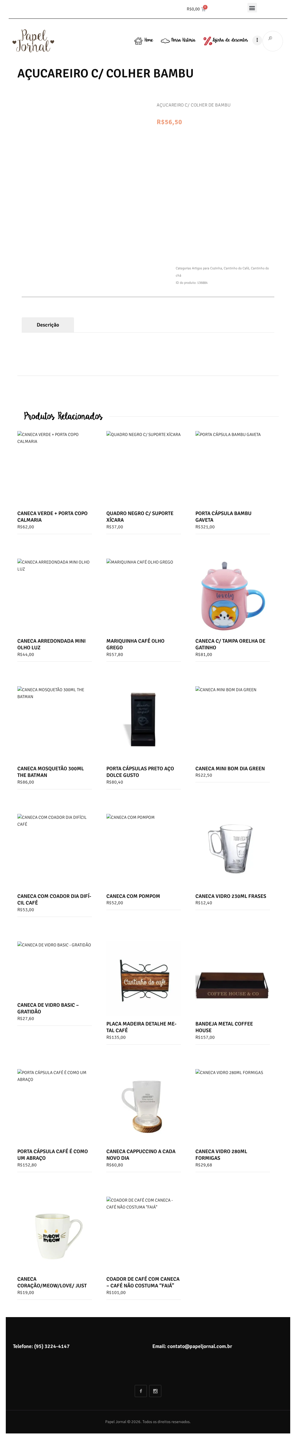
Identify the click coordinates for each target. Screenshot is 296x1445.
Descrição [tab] (48, 325)
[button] (252, 7)
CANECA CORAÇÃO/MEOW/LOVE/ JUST (52, 1282)
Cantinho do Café (236, 268)
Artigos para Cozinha (207, 268)
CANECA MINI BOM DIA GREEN (230, 768)
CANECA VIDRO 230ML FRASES (230, 896)
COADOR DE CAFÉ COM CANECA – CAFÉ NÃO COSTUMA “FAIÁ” (143, 1282)
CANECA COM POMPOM (133, 896)
